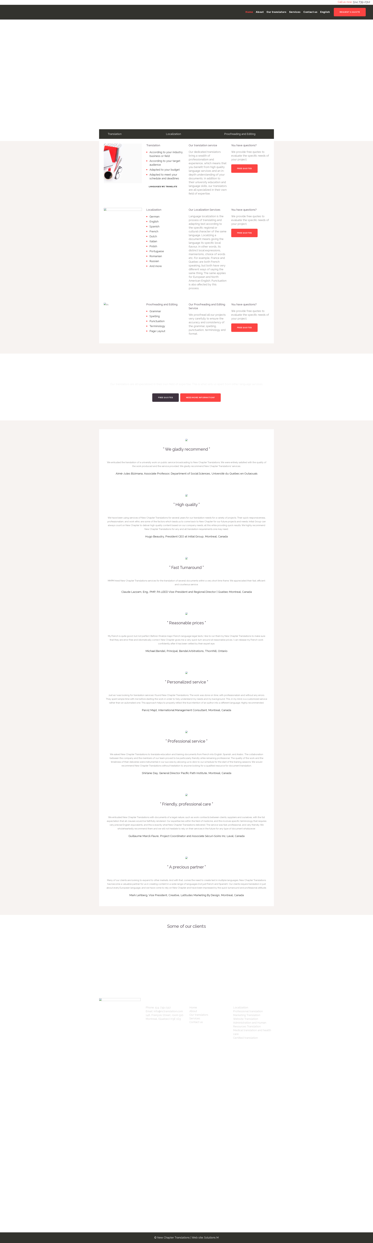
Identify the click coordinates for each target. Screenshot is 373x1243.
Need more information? (200, 397)
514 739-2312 (361, 2)
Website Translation (245, 1018)
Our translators (198, 1014)
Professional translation (248, 1011)
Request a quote (350, 12)
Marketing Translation (246, 1015)
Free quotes (244, 168)
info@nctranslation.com (168, 1011)
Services (194, 1018)
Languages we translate (163, 187)
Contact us (196, 1022)
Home (193, 1007)
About (193, 1011)
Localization (240, 1007)
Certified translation (245, 1037)
